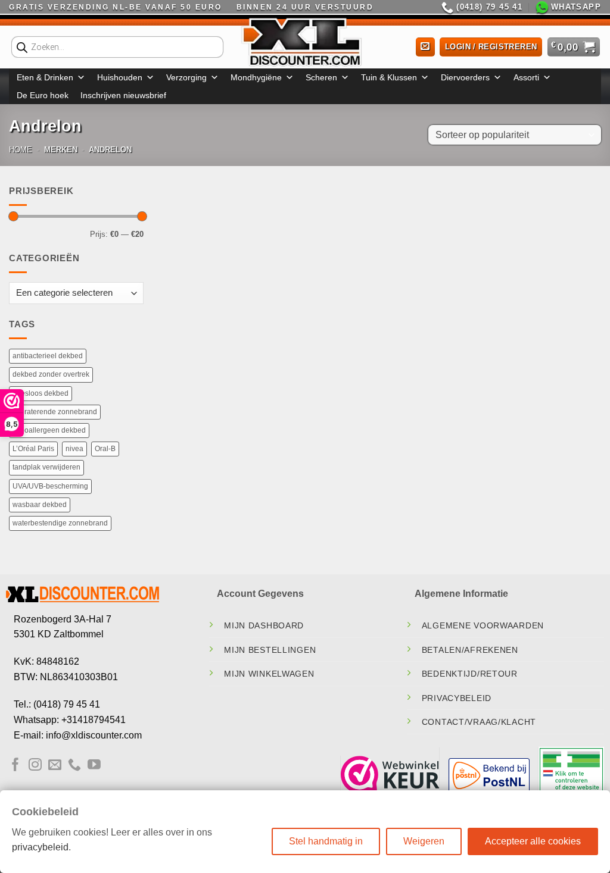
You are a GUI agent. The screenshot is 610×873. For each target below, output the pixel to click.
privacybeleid (40, 847)
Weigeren (423, 841)
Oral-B (105, 449)
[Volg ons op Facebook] (15, 765)
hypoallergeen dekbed (49, 430)
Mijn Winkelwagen (269, 673)
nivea (74, 449)
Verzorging (186, 77)
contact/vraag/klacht (479, 722)
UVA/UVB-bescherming (50, 486)
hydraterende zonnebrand (55, 412)
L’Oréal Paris (33, 449)
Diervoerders (465, 77)
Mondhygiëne (256, 77)
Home (20, 149)
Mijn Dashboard (264, 625)
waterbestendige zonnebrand (60, 523)
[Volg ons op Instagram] (35, 765)
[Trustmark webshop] (390, 774)
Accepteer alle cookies (533, 841)
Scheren (321, 77)
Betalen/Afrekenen (470, 650)
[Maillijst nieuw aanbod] (425, 47)
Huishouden (119, 77)
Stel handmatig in (326, 841)
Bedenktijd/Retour (470, 673)
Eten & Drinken (45, 77)
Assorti (526, 77)
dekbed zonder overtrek (51, 374)
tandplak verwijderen (46, 467)
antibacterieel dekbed (48, 356)
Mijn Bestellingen (270, 650)
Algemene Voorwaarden (483, 625)
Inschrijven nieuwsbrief (123, 95)
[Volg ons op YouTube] (94, 765)
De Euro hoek (43, 95)
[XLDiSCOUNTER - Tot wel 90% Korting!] (305, 42)
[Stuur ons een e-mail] (54, 765)
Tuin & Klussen (389, 77)
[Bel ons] (74, 765)
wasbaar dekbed (40, 504)
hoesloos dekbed (41, 393)
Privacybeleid (456, 698)
